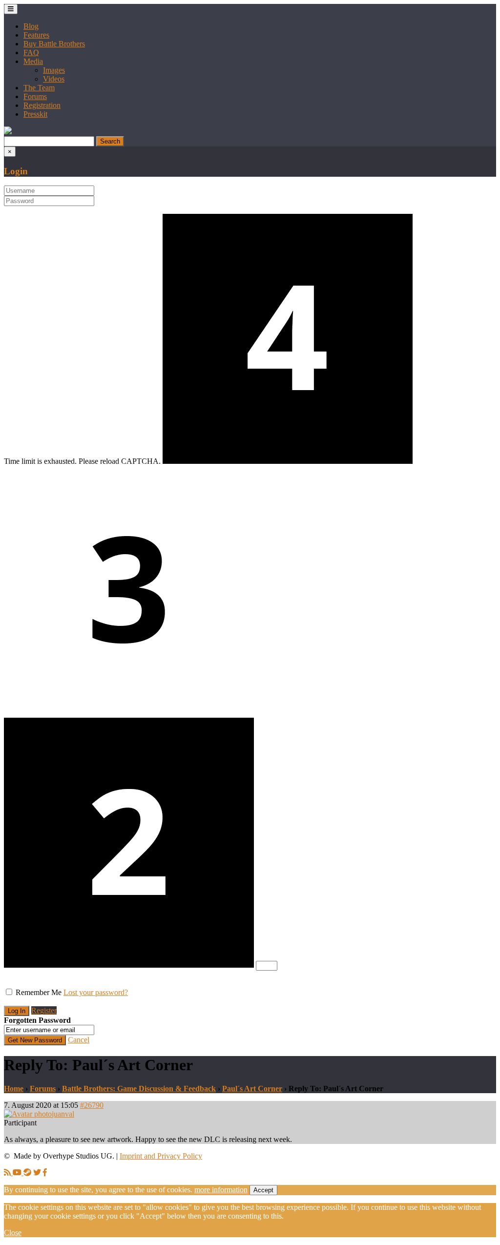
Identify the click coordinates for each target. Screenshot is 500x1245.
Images (54, 70)
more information (221, 1189)
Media (33, 61)
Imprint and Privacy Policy (161, 1156)
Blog (31, 26)
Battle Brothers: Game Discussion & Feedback (139, 1088)
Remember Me (39, 992)
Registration (42, 105)
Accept (263, 1190)
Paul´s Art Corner (252, 1088)
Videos (53, 79)
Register (44, 1010)
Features (36, 35)
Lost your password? (95, 992)
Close (12, 1232)
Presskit (35, 114)
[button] (8, 131)
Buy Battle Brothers (54, 44)
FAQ (31, 52)
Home (13, 1088)
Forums (35, 96)
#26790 (92, 1105)
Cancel (78, 1040)
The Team (39, 87)
